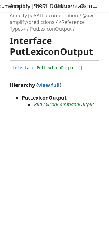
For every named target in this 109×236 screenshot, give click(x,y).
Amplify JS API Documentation (51, 6)
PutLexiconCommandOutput (64, 104)
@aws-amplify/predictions (53, 18)
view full (49, 84)
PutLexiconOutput (51, 28)
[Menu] (98, 6)
